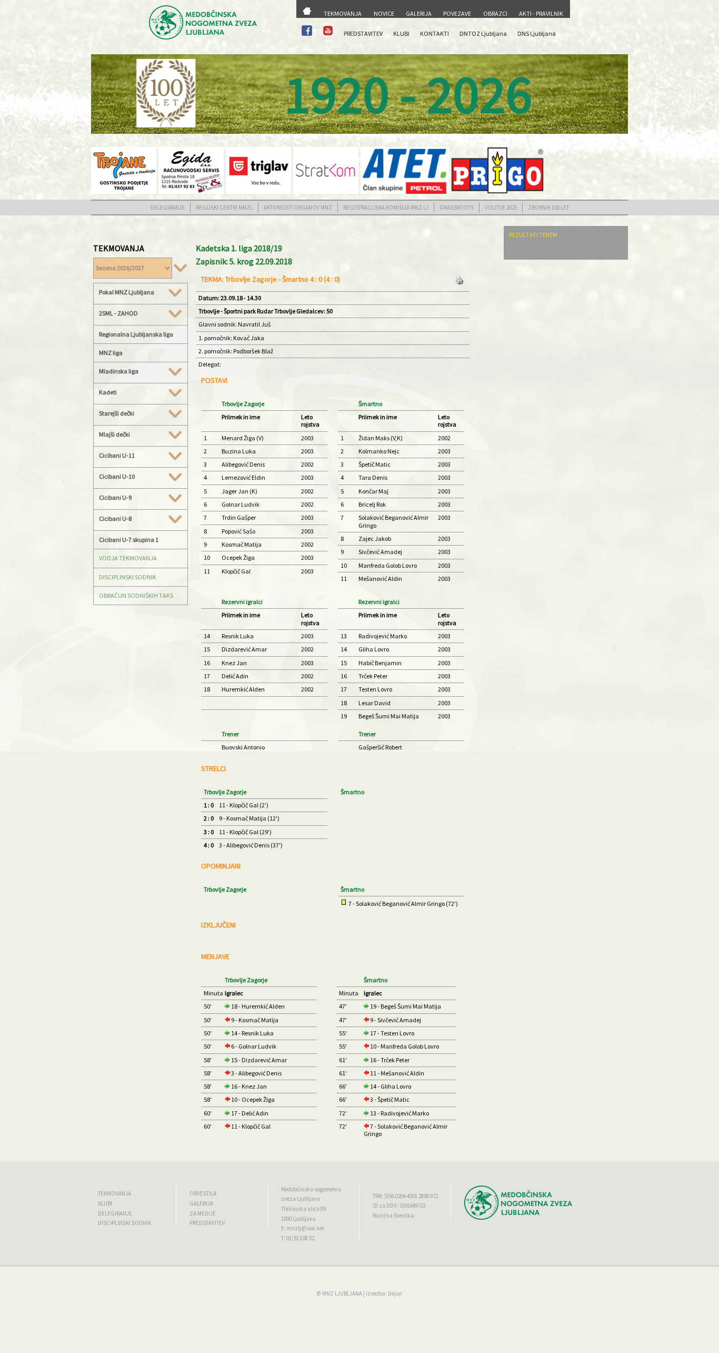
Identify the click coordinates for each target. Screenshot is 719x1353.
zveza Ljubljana (300, 1198)
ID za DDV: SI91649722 (399, 1205)
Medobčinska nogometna (311, 1189)
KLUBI (401, 33)
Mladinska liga (118, 371)
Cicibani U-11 (117, 455)
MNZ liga (111, 353)
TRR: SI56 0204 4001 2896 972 (405, 1196)
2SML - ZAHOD (118, 313)
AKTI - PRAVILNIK (541, 13)
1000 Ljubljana (298, 1218)
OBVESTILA (202, 1193)
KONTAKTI (434, 33)
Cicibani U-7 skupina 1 (128, 540)
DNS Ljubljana (536, 33)
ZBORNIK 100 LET (548, 207)
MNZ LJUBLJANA (342, 1293)
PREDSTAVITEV (363, 33)
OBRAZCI (495, 13)
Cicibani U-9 (115, 497)
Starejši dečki (116, 413)
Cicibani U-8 (115, 518)
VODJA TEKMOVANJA (128, 558)
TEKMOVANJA (343, 13)
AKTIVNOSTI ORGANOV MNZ (298, 207)
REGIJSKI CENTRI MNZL (224, 207)
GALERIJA (419, 13)
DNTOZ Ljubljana (483, 33)
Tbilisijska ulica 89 (303, 1208)
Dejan (395, 1293)
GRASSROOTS (457, 207)
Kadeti (108, 392)
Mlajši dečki (114, 434)
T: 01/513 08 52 (297, 1238)
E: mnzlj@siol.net (302, 1228)
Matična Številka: (394, 1215)
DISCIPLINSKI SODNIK (127, 577)
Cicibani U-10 (117, 476)
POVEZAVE (457, 13)
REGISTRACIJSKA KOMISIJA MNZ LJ (385, 207)
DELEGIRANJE (168, 207)
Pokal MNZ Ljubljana (126, 292)
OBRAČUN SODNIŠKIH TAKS (136, 595)
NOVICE (384, 13)
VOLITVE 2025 (501, 207)
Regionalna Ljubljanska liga (136, 334)
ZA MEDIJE (202, 1213)
